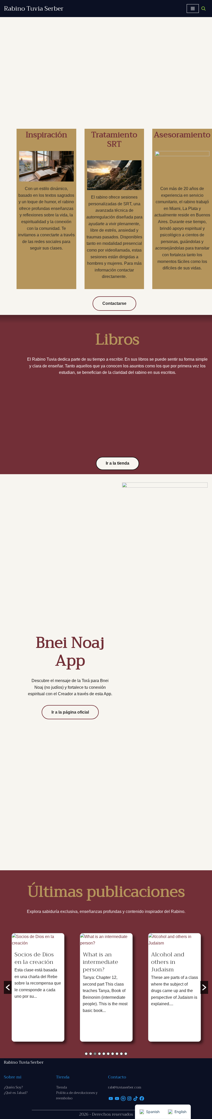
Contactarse (114, 303)
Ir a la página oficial (70, 712)
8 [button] (117, 1053)
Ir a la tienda (117, 463)
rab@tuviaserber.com (124, 1087)
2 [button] (90, 1053)
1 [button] (86, 1053)
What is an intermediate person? (100, 962)
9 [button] (121, 1053)
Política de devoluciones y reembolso (76, 1095)
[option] (38, 987)
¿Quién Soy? (13, 1087)
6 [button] (108, 1053)
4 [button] (99, 1053)
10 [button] (125, 1053)
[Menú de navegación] (193, 8)
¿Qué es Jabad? (15, 1093)
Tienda (61, 1087)
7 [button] (112, 1053)
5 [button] (103, 1053)
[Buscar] (203, 8)
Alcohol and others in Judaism (167, 962)
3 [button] (95, 1053)
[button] (8, 987)
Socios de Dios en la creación (34, 958)
